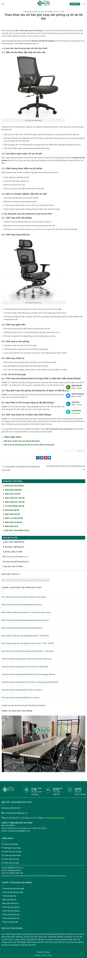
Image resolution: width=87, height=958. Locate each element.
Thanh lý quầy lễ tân (10, 922)
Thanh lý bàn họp (9, 896)
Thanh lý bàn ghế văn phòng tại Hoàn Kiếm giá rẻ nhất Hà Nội (25, 667)
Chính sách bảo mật (11, 859)
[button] (3, 4)
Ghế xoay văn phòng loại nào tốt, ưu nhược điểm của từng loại (29, 445)
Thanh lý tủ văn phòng (11, 911)
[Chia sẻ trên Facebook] (37, 458)
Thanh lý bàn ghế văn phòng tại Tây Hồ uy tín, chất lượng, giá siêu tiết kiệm (30, 682)
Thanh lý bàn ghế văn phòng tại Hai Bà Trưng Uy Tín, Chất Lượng (26, 659)
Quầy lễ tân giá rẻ (14, 518)
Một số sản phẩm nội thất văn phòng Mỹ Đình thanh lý (22, 605)
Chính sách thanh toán (12, 855)
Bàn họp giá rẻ (12, 510)
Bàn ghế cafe (11, 526)
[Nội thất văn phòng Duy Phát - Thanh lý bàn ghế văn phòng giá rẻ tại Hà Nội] (43, 4)
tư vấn (61, 11)
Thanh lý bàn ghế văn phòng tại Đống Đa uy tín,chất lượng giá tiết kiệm (28, 674)
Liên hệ (44, 955)
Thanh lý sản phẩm (11, 844)
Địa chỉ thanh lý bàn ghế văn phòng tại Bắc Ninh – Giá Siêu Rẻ (25, 636)
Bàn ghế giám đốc (13, 490)
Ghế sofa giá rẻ (12, 514)
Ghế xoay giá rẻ (12, 494)
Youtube (47, 952)
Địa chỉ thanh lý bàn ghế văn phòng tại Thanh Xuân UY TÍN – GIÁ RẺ (28, 643)
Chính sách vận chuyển (12, 852)
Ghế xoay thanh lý (9, 900)
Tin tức (55, 11)
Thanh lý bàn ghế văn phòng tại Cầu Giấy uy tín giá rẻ (22, 690)
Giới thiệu (37, 955)
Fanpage (40, 952)
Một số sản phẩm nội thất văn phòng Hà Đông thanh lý (22, 628)
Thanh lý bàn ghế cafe (11, 918)
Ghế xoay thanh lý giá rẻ (41, 580)
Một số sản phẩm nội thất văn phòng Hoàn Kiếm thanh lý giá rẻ (25, 620)
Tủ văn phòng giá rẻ (14, 506)
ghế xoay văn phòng (45, 11)
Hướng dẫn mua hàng (12, 848)
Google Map (76, 412)
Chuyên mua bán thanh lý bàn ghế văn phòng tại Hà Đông (23, 705)
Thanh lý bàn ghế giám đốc (13, 892)
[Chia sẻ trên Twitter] (41, 458)
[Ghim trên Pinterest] (45, 458)
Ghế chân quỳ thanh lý (25, 580)
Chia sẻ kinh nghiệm (30, 11)
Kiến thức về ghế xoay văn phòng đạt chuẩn (22, 441)
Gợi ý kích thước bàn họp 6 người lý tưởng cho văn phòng (24, 597)
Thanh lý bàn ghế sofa (11, 914)
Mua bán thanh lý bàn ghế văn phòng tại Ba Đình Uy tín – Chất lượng (28, 651)
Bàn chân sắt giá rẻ (15, 502)
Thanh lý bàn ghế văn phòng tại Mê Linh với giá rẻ (20, 697)
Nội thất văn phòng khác (17, 530)
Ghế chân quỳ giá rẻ (15, 498)
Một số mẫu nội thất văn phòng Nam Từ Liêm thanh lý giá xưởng (26, 612)
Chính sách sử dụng (11, 863)
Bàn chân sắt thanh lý (9, 580)
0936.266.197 (15, 808)
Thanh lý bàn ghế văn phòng (13, 888)
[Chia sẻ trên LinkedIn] (49, 458)
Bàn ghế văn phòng (14, 486)
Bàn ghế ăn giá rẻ (13, 522)
